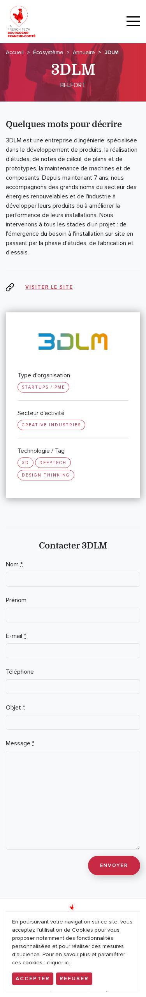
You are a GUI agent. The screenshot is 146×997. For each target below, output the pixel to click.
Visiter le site (49, 287)
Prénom (16, 600)
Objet (15, 707)
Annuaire (84, 52)
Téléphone (20, 672)
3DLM (111, 52)
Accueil (15, 52)
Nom (14, 564)
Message (20, 743)
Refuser (74, 978)
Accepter (33, 978)
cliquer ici (58, 962)
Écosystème (48, 52)
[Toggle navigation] (133, 21)
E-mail (16, 636)
